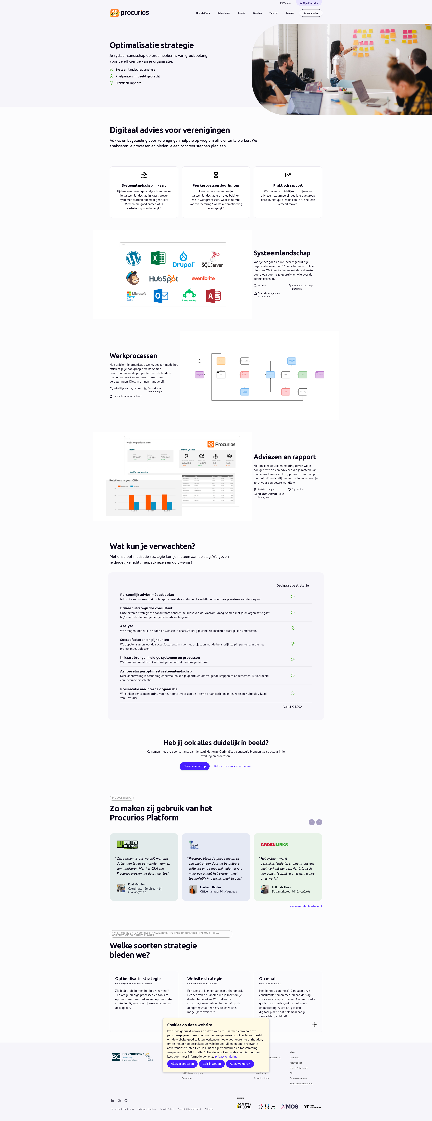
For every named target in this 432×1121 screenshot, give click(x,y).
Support (258, 1067)
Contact (290, 13)
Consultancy (260, 1073)
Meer (292, 1052)
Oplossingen (224, 13)
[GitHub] (126, 1100)
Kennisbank (260, 1062)
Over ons (294, 1057)
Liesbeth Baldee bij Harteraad (216, 867)
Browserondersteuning (301, 1083)
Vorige (312, 822)
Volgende (319, 822)
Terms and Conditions (122, 1109)
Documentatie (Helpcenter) (267, 1057)
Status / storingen (299, 1067)
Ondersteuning (261, 1052)
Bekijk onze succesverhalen (232, 766)
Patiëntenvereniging (192, 1073)
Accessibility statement (189, 1109)
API (291, 1073)
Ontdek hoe (144, 1001)
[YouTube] (119, 1100)
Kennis (241, 13)
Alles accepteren (182, 1063)
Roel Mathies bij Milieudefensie (144, 867)
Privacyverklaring (147, 1109)
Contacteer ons (288, 1001)
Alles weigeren (240, 1063)
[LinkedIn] (112, 1100)
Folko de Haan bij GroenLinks (288, 867)
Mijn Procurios (310, 3)
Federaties (187, 1078)
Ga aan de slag (311, 13)
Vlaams (287, 3)
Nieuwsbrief (296, 1062)
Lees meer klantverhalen (304, 906)
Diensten (257, 13)
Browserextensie (298, 1078)
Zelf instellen (212, 1063)
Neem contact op (195, 766)
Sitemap (209, 1109)
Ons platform (203, 13)
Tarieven (273, 13)
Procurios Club (261, 1078)
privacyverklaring (226, 1056)
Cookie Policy (167, 1109)
